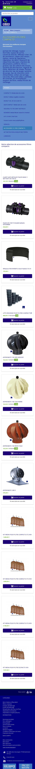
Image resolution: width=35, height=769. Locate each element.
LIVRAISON (7, 136)
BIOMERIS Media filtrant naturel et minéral (16, 112)
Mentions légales (8, 730)
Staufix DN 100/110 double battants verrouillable (14, 223)
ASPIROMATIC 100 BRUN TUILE (12, 446)
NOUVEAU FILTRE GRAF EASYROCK (14, 109)
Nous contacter (7, 726)
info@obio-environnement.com (15, 761)
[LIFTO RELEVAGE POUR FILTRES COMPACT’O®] (17, 298)
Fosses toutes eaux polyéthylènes (14, 120)
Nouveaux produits (8, 719)
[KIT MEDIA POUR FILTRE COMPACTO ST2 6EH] (17, 609)
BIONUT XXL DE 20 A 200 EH (12, 101)
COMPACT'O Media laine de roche (14, 93)
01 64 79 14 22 (9, 3)
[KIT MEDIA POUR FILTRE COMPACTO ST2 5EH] (17, 564)
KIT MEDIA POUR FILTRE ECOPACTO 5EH (15, 667)
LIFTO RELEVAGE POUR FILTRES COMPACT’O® (17, 313)
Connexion (29, 3)
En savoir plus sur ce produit (17, 189)
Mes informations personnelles (12, 745)
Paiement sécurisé (8, 733)
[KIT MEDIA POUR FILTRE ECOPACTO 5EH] (17, 653)
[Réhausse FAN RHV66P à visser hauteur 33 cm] (17, 254)
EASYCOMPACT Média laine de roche (15, 105)
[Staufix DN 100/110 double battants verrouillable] (17, 208)
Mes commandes (8, 740)
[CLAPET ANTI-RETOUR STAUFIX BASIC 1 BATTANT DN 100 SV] (17, 163)
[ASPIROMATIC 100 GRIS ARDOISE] (17, 343)
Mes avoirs (6, 741)
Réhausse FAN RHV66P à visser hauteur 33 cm (17, 269)
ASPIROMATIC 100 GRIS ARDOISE (13, 357)
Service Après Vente (8, 724)
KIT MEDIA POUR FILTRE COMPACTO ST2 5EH (17, 579)
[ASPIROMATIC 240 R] (17, 476)
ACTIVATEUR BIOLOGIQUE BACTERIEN (16, 132)
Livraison (5, 728)
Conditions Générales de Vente (12, 731)
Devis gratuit (6, 723)
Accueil (6, 30)
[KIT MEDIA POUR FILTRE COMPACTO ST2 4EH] (17, 520)
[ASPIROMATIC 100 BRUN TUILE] (17, 431)
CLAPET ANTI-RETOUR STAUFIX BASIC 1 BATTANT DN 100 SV (15, 177)
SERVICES (7, 124)
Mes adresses (7, 743)
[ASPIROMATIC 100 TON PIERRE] (17, 387)
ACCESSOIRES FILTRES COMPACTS (14, 128)
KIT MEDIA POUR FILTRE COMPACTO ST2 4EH (17, 534)
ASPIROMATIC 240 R (9, 490)
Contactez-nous (27, 2)
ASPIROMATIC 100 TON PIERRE (12, 402)
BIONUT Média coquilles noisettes (14, 97)
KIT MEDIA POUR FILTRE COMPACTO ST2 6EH (17, 623)
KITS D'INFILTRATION (10, 116)
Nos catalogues (7, 721)
